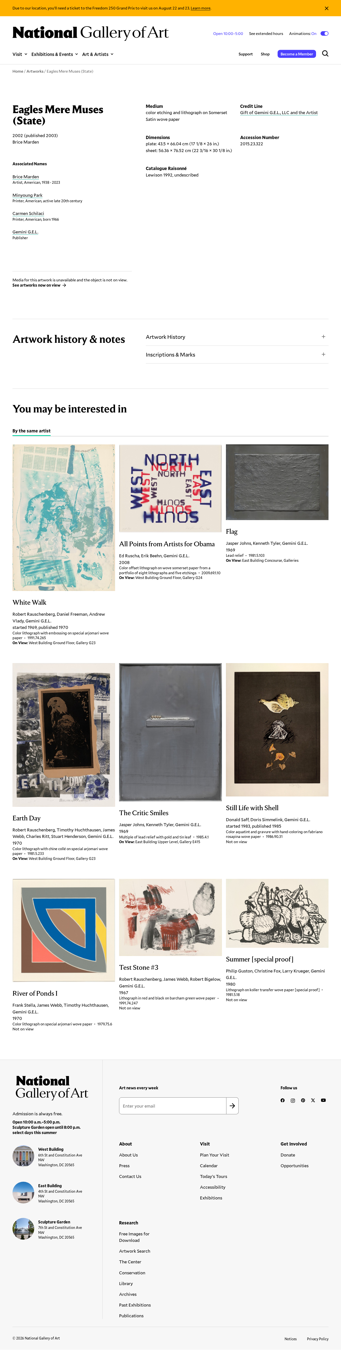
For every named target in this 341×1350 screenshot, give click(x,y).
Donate (288, 1155)
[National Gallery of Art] (50, 1086)
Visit (17, 54)
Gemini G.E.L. (25, 232)
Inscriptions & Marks (170, 354)
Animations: (303, 33)
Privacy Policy (318, 1339)
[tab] (31, 431)
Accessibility (212, 1187)
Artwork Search (134, 1251)
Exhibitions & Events (52, 54)
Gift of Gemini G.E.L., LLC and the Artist (279, 112)
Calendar (209, 1165)
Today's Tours (213, 1176)
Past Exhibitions (135, 1305)
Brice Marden (25, 177)
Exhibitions (211, 1198)
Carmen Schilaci (28, 213)
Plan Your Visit (214, 1155)
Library (126, 1283)
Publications (131, 1316)
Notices (291, 1339)
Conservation (132, 1273)
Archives (128, 1294)
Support (246, 53)
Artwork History (165, 336)
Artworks (34, 71)
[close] (327, 8)
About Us (128, 1155)
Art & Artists (95, 54)
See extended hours (266, 33)
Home (17, 71)
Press (124, 1165)
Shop (265, 53)
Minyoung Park (27, 195)
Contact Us (130, 1176)
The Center (130, 1262)
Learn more (200, 7)
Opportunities (295, 1165)
